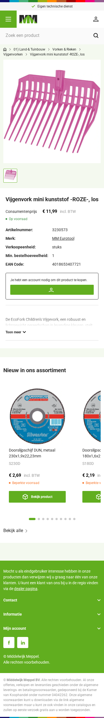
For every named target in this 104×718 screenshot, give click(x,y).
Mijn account (14, 628)
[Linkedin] (22, 642)
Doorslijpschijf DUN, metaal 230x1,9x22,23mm (32, 453)
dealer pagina (25, 588)
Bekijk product (41, 497)
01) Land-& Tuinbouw (29, 49)
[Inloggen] (97, 19)
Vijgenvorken (13, 54)
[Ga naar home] (4, 49)
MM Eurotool (63, 238)
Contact (10, 600)
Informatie (12, 614)
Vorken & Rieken (64, 49)
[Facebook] (8, 642)
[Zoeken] (95, 35)
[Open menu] (8, 19)
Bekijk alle (13, 530)
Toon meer (13, 332)
